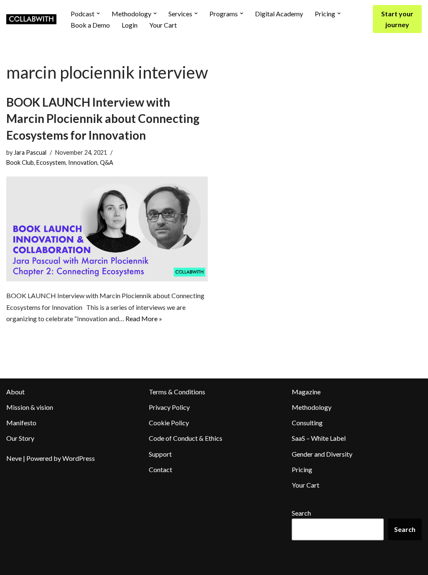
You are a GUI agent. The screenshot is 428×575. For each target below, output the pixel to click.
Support (160, 454)
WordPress (78, 458)
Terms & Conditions (177, 392)
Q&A (106, 162)
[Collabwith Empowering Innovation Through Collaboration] (31, 19)
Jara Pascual (30, 152)
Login (130, 25)
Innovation (82, 162)
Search (301, 513)
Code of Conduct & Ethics (185, 438)
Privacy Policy (169, 407)
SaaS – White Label (319, 438)
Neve (14, 458)
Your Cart (163, 25)
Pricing (302, 469)
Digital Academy (279, 14)
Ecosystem (51, 162)
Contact (160, 469)
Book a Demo (90, 25)
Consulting (307, 423)
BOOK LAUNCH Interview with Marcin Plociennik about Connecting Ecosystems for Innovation (102, 118)
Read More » (143, 318)
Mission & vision (29, 407)
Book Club (20, 162)
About (15, 392)
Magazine (306, 392)
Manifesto (21, 423)
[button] (98, 13)
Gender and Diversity (322, 454)
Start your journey (397, 19)
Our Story (20, 438)
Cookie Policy (169, 423)
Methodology (311, 407)
